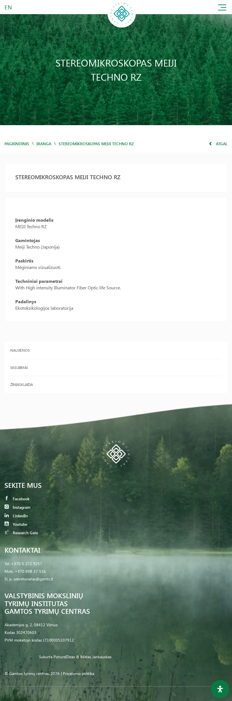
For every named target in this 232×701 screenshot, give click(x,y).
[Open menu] (222, 9)
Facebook (20, 498)
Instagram (21, 507)
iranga (43, 143)
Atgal (221, 143)
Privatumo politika (78, 673)
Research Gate (25, 532)
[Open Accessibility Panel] (220, 689)
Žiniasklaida (21, 384)
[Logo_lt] (122, 26)
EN (8, 7)
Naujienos (20, 350)
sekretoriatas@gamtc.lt (33, 579)
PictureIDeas (64, 656)
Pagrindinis (17, 143)
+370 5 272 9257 (26, 563)
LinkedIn (20, 515)
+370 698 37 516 (30, 571)
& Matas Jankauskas (93, 656)
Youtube (19, 524)
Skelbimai (18, 367)
